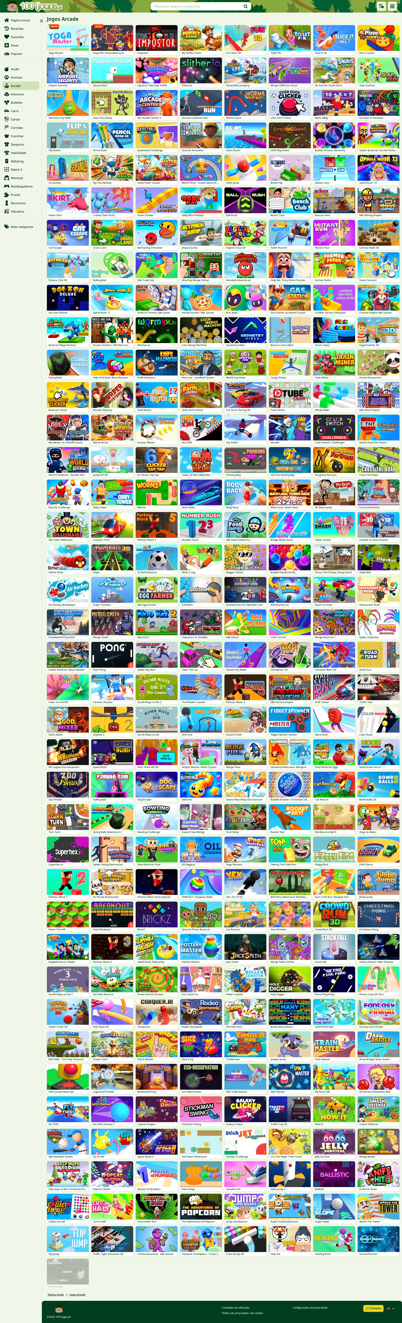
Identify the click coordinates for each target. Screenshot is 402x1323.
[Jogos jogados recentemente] (381, 6)
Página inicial (56, 1294)
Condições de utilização (235, 1307)
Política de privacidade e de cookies (242, 1313)
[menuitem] (21, 20)
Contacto (375, 1308)
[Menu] (392, 6)
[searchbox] (201, 6)
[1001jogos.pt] (34, 6)
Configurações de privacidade (310, 1307)
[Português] (391, 1308)
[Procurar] (245, 6)
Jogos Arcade (77, 1294)
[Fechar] (41, 21)
